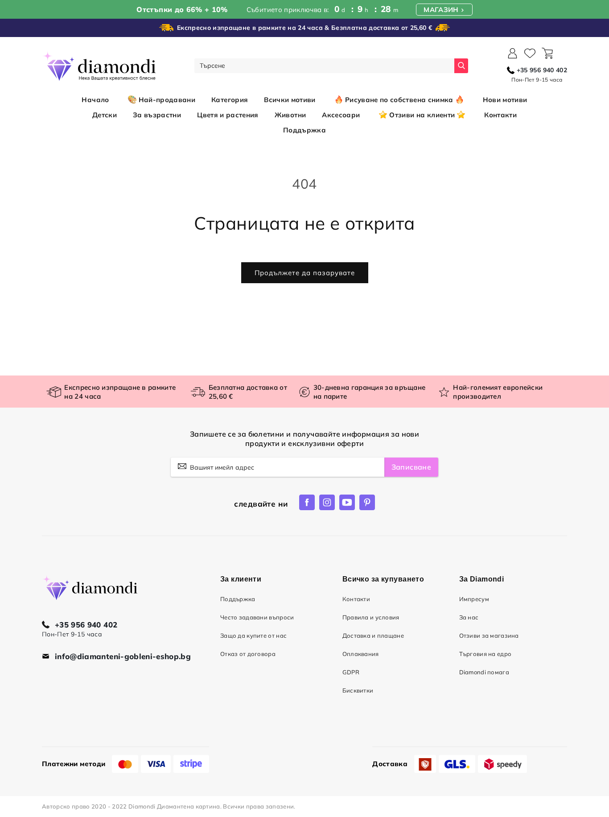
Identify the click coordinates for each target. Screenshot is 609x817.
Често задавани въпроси (257, 617)
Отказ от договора (248, 653)
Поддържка (237, 598)
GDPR (350, 672)
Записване (411, 466)
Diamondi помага (484, 672)
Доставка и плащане (373, 635)
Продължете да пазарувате (305, 272)
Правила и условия (370, 617)
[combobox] (324, 65)
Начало (95, 99)
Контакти (356, 598)
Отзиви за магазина (489, 635)
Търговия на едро (485, 653)
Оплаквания (360, 653)
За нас (469, 617)
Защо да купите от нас (253, 635)
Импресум (474, 598)
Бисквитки (358, 690)
